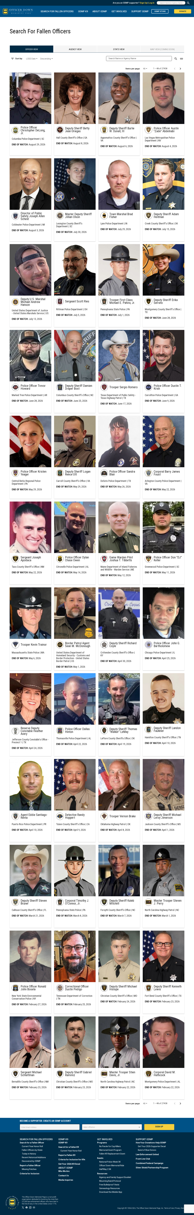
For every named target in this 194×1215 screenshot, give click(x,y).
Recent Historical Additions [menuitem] (34, 1157)
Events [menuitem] (100, 1158)
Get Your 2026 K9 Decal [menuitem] (69, 1164)
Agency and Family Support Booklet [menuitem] (115, 1177)
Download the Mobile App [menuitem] (110, 1192)
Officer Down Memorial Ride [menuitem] (111, 1165)
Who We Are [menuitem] (63, 1171)
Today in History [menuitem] (29, 1154)
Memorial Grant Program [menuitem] (110, 1150)
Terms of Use (169, 1208)
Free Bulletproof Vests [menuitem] (109, 1185)
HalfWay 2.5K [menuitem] (105, 1169)
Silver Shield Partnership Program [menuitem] (152, 1167)
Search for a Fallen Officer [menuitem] (32, 1143)
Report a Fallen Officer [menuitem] (30, 1165)
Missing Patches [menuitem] (29, 1169)
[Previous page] (175, 68)
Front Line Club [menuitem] (143, 1159)
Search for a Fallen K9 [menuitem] (68, 1147)
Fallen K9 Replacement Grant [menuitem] (112, 1154)
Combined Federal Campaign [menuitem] (149, 1163)
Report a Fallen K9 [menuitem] (66, 1155)
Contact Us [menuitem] (63, 1175)
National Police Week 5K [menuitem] (110, 1162)
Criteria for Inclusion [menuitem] (29, 1173)
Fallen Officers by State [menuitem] (32, 1150)
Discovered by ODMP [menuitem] (31, 1161)
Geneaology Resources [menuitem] (109, 1188)
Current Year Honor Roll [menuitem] (32, 1146)
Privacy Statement (181, 1208)
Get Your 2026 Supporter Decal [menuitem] (152, 1146)
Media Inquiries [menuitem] (65, 1180)
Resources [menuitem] (102, 1173)
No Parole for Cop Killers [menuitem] (110, 1146)
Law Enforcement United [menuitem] (147, 1154)
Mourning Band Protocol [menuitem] (110, 1181)
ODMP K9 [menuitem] (62, 1143)
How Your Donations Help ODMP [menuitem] (151, 1143)
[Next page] (180, 68)
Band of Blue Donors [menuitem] (147, 1150)
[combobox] (32, 58)
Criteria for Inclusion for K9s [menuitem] (71, 1159)
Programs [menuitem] (102, 1143)
